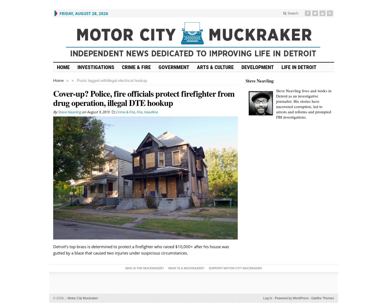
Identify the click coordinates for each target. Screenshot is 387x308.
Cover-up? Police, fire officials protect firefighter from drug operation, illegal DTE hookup (144, 98)
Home (58, 80)
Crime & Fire (136, 67)
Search (292, 13)
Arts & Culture (215, 67)
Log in (267, 298)
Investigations (95, 67)
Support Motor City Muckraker (235, 268)
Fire (139, 112)
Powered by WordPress (292, 298)
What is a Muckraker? (186, 268)
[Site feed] (330, 13)
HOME (63, 67)
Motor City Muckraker (81, 298)
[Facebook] (308, 13)
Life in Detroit (298, 67)
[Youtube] (323, 13)
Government (173, 67)
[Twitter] (315, 13)
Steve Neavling (260, 80)
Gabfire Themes (322, 298)
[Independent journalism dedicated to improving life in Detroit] (193, 39)
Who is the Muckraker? (144, 268)
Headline (151, 112)
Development (257, 67)
